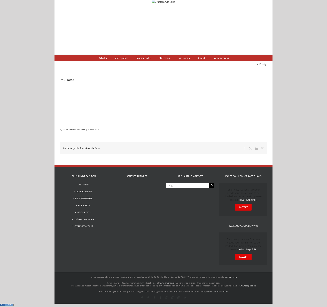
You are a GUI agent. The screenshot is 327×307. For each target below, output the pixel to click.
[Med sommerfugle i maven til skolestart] (142, 187)
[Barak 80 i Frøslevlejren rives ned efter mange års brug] (153, 232)
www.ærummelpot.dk (218, 291)
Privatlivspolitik (247, 199)
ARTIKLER (84, 184)
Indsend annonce (84, 219)
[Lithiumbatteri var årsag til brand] (131, 218)
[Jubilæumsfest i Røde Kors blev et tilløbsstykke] (120, 187)
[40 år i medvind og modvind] (120, 210)
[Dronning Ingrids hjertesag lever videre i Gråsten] (142, 232)
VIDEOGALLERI (84, 191)
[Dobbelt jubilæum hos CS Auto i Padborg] (142, 218)
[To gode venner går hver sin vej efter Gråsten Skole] (153, 210)
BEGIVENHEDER (84, 198)
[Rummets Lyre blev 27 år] (131, 210)
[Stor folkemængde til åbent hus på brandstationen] (153, 196)
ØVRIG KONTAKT (83, 226)
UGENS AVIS (84, 212)
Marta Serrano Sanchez (74, 129)
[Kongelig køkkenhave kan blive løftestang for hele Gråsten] (142, 210)
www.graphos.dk (167, 282)
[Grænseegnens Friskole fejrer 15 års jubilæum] (153, 218)
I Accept (243, 207)
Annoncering (231, 276)
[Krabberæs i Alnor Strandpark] (120, 199)
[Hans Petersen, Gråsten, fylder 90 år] (142, 197)
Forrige (263, 64)
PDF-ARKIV (84, 205)
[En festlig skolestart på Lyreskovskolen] (120, 232)
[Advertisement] (163, 29)
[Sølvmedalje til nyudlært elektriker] (120, 221)
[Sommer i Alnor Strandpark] (153, 187)
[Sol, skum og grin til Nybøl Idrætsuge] (131, 232)
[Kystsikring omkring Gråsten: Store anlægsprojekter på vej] (131, 187)
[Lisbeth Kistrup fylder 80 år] (131, 197)
